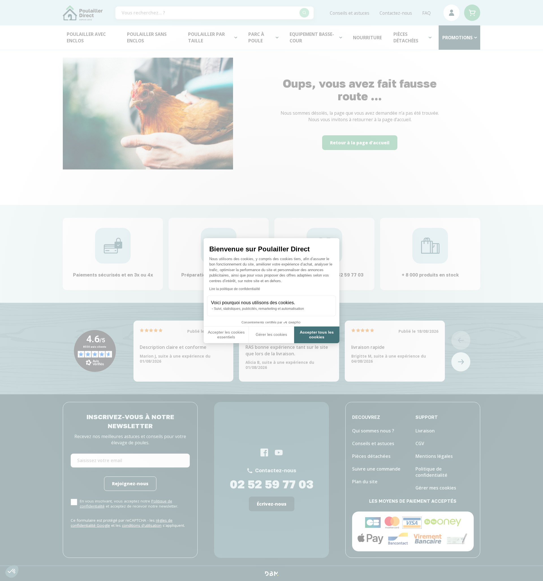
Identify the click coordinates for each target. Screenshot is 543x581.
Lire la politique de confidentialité (234, 289)
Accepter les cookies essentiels (226, 335)
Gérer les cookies (271, 334)
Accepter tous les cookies (317, 335)
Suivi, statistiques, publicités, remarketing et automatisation (259, 309)
